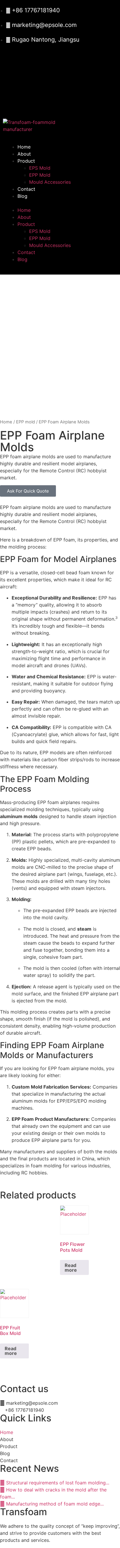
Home (24, 147)
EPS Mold (39, 168)
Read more (71, 1267)
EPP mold (25, 422)
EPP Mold (39, 175)
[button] (60, 203)
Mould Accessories (50, 182)
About (24, 154)
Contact (26, 189)
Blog (22, 196)
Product (26, 161)
